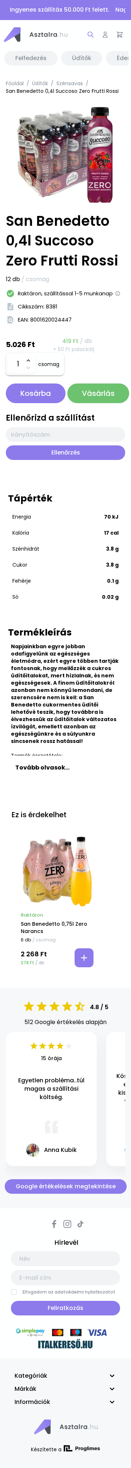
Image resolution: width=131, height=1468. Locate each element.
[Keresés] (90, 34)
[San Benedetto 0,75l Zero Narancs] (57, 871)
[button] (35, 34)
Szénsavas (69, 83)
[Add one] (28, 360)
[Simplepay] (65, 1333)
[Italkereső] (65, 1344)
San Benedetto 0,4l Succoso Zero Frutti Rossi (62, 91)
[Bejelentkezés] (105, 34)
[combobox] (65, 434)
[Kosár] (119, 34)
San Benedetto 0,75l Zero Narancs (54, 927)
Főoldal (15, 83)
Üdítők (40, 83)
